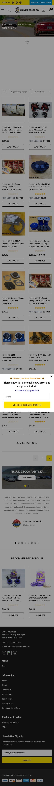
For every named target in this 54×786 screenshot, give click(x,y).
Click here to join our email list (27, 405)
